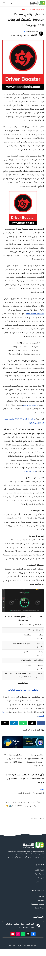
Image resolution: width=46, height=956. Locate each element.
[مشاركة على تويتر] (32, 723)
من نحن (41, 896)
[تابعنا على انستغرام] (18, 934)
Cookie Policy (39, 908)
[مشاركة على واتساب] (23, 723)
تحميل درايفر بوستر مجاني (23, 690)
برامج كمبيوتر (26, 9)
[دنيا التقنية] (37, 3)
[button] (10, 3)
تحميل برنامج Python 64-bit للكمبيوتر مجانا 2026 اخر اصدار (13, 758)
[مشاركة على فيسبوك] (41, 723)
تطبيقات (41, 878)
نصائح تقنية (40, 882)
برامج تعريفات (37, 9)
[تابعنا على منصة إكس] (28, 934)
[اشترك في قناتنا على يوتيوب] (12, 934)
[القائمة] (3, 3)
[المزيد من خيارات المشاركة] (5, 723)
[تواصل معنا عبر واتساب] (23, 934)
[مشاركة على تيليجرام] (14, 723)
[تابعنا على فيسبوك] (33, 934)
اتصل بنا (41, 900)
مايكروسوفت (30, 472)
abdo (42, 790)
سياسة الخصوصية (37, 904)
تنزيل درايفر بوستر (31, 405)
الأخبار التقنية (39, 870)
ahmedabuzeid (33, 31)
